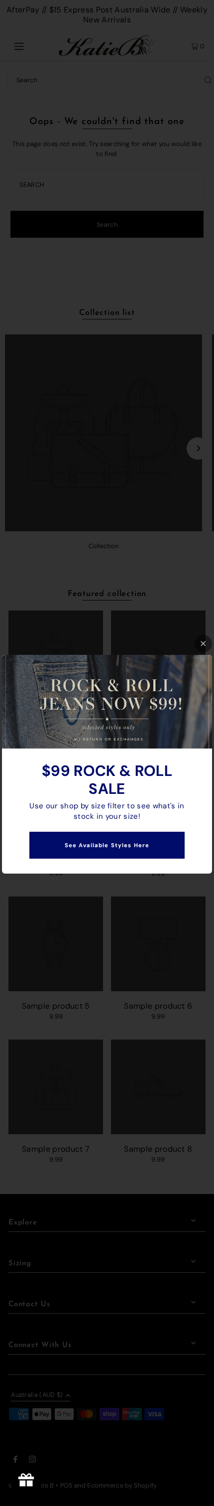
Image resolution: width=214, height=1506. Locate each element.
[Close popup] (203, 643)
